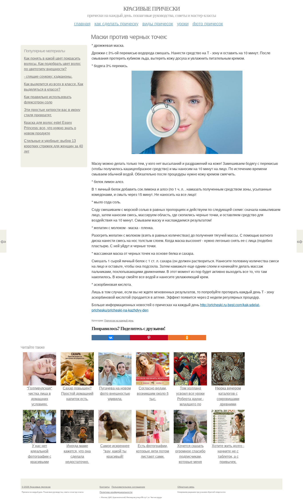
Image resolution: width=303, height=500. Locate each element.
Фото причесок (208, 23)
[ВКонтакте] (111, 337)
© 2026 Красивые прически (36, 486)
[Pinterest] (149, 337)
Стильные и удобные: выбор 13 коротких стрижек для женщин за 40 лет (53, 146)
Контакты (105, 486)
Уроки (183, 23)
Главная (82, 23)
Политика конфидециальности (116, 492)
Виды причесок (157, 23)
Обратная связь (185, 486)
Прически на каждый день (119, 320)
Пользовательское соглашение (128, 486)
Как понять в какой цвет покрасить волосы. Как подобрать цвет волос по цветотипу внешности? (52, 63)
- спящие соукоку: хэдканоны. (48, 76)
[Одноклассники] (187, 337)
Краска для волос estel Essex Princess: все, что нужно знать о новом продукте (50, 128)
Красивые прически (151, 8)
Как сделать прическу (116, 23)
